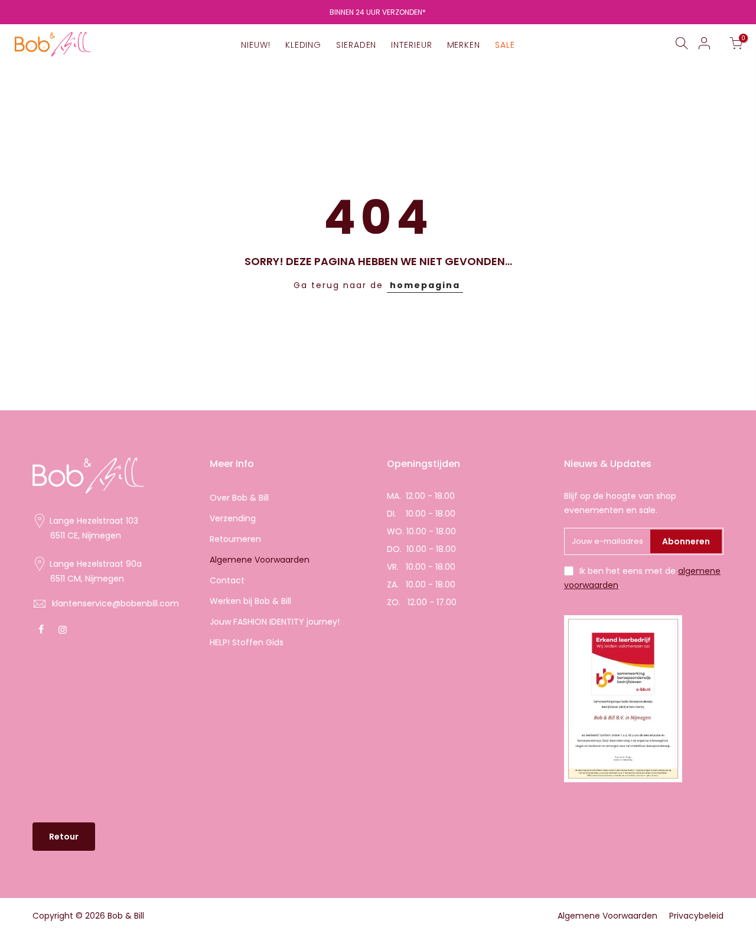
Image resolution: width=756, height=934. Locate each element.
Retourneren (235, 539)
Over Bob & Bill (239, 498)
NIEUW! (255, 45)
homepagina (425, 285)
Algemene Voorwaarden (259, 560)
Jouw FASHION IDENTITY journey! (275, 622)
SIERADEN (356, 45)
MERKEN (463, 45)
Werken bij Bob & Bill (250, 601)
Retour (64, 836)
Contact (227, 580)
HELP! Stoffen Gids (247, 642)
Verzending (233, 518)
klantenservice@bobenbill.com (115, 603)
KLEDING (303, 45)
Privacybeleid (696, 916)
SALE (505, 45)
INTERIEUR (411, 45)
